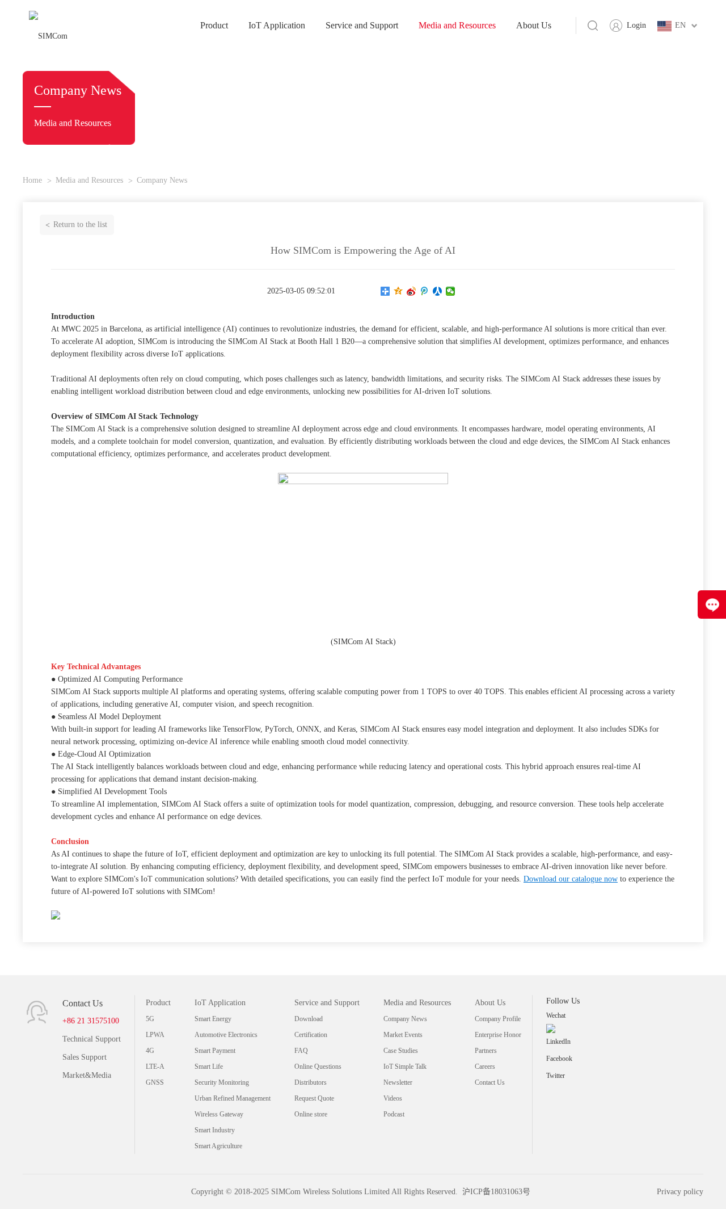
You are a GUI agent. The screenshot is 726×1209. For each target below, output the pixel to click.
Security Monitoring (222, 1082)
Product (214, 25)
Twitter (555, 1076)
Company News (162, 180)
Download (308, 1019)
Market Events (403, 1035)
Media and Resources (457, 25)
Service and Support (362, 25)
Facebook (559, 1059)
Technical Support (91, 1039)
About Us (533, 25)
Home (32, 180)
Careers (485, 1067)
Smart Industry (215, 1130)
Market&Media (86, 1075)
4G (150, 1051)
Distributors (310, 1082)
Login (636, 25)
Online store (310, 1114)
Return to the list (80, 224)
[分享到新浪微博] (411, 291)
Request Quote (314, 1098)
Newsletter (397, 1082)
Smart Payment (215, 1051)
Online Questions (317, 1067)
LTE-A (155, 1067)
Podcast (393, 1114)
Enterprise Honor (498, 1035)
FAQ (301, 1051)
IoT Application (276, 25)
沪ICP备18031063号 (496, 1191)
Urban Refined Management (233, 1098)
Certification (310, 1035)
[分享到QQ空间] (398, 291)
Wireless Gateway (219, 1114)
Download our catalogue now (571, 879)
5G (150, 1019)
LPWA (155, 1035)
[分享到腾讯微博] (424, 291)
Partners (486, 1051)
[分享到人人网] (437, 291)
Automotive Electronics (226, 1035)
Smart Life (209, 1067)
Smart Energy (213, 1019)
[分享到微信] (450, 291)
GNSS (155, 1082)
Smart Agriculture (218, 1146)
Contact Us (490, 1082)
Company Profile (498, 1019)
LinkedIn (558, 1042)
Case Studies (400, 1051)
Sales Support (84, 1057)
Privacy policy (680, 1191)
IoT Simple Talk (405, 1067)
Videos (392, 1098)
